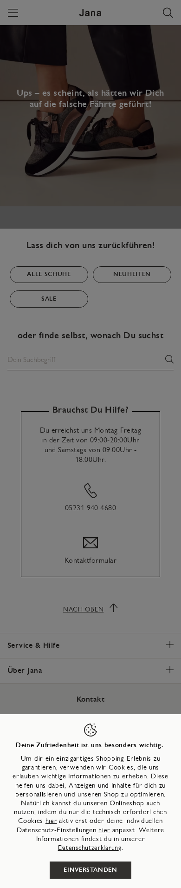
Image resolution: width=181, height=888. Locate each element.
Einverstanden (90, 870)
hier (51, 821)
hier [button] (104, 830)
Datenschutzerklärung (90, 848)
